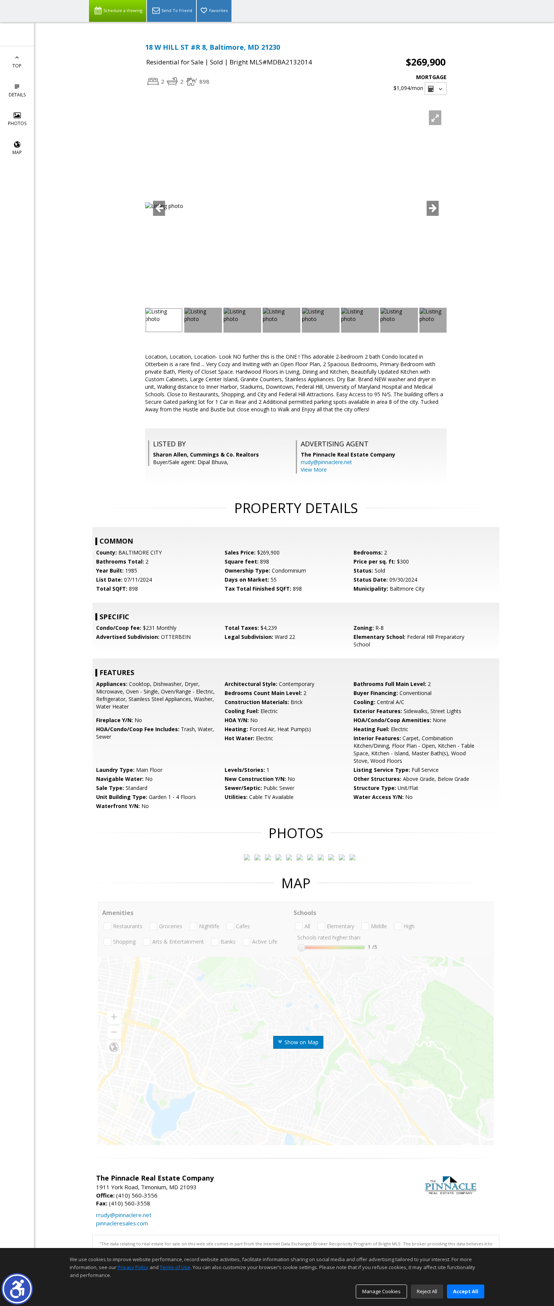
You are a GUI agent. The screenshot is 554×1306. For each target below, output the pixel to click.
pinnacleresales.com (122, 1223)
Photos (17, 123)
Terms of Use (175, 1267)
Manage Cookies (381, 1291)
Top (16, 66)
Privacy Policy (133, 1267)
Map (17, 152)
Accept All (465, 1291)
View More (314, 469)
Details (17, 95)
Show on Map (300, 1042)
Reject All (427, 1291)
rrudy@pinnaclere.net (326, 462)
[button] (17, 1288)
